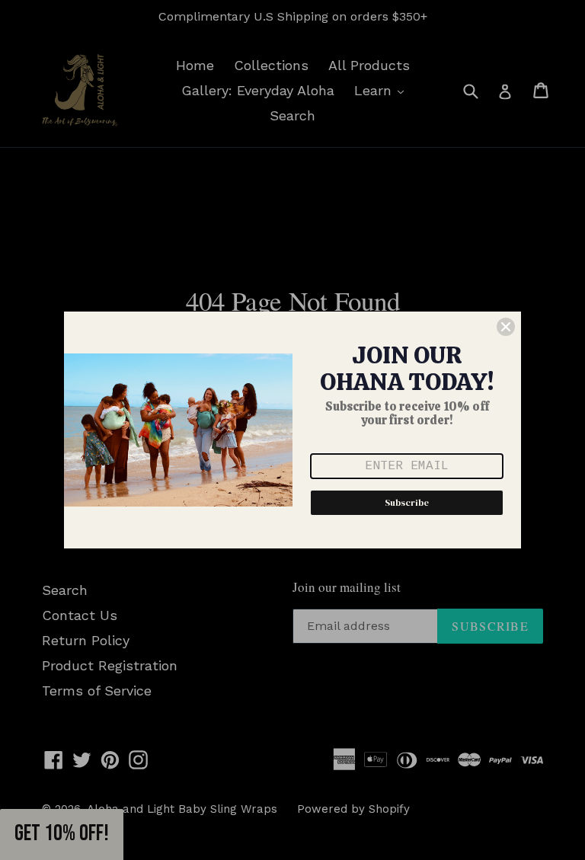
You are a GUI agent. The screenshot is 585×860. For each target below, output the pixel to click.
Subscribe (407, 503)
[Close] (506, 327)
